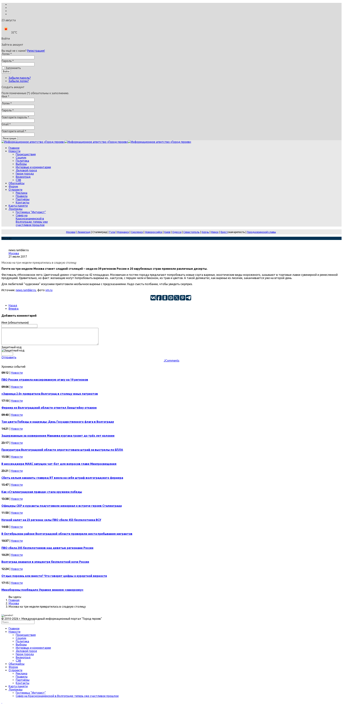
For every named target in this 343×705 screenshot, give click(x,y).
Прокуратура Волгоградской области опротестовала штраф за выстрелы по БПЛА (62, 449)
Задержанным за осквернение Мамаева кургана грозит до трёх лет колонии (58, 435)
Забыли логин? (19, 81)
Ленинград (83, 232)
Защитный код (11, 347)
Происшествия (26, 154)
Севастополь (191, 232)
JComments (171, 360)
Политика (22, 160)
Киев (167, 232)
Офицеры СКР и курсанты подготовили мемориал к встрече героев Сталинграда (61, 505)
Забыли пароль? (20, 77)
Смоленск (137, 232)
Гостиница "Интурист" (31, 212)
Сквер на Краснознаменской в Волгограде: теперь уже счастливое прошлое (32, 220)
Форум (13, 186)
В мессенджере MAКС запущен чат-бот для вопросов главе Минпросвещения (58, 463)
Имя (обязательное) (15, 322)
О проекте (15, 189)
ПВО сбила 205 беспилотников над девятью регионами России (47, 547)
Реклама (21, 192)
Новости (14, 151)
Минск (214, 232)
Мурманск (123, 232)
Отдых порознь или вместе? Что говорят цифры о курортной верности (54, 575)
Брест (224, 232)
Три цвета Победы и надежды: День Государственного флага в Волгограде (57, 421)
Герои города (25, 173)
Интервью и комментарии (33, 167)
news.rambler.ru (26, 290)
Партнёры (22, 199)
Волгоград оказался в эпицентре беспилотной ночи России (45, 561)
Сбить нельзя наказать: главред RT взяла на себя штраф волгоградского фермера (62, 477)
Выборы (21, 164)
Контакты (22, 202)
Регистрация (9, 138)
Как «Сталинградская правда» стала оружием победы (41, 491)
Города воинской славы (261, 232)
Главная (14, 600)
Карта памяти (18, 205)
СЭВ (18, 180)
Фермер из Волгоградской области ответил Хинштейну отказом (49, 407)
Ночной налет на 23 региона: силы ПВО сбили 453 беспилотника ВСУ (51, 519)
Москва (70, 232)
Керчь (205, 232)
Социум (21, 157)
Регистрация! (36, 50)
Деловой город (26, 170)
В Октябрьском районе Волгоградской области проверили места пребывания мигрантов (66, 533)
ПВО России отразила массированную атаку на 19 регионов (44, 379)
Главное (14, 147)
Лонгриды (16, 209)
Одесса (176, 232)
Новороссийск (153, 232)
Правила (22, 196)
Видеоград (23, 176)
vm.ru (49, 290)
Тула (112, 232)
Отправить (8, 357)
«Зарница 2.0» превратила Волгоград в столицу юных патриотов (49, 393)
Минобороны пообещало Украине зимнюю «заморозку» (42, 589)
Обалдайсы (16, 183)
